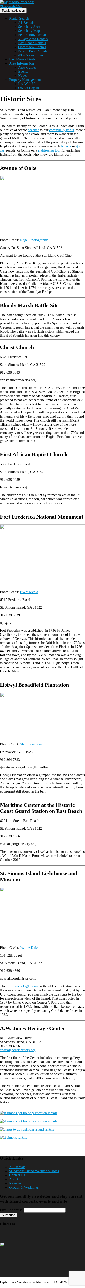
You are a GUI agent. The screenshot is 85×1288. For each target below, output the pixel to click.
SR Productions (31, 744)
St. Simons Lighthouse (23, 986)
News (22, 75)
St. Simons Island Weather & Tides (34, 1171)
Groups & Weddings (24, 1187)
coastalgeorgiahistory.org (18, 1050)
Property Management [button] (25, 80)
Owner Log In (28, 88)
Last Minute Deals (22, 59)
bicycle (66, 146)
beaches (33, 130)
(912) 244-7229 (11, 6)
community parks (61, 130)
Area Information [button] (21, 63)
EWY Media (29, 592)
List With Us (27, 84)
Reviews (15, 1183)
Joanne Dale (29, 948)
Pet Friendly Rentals (32, 35)
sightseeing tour (49, 150)
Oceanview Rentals (32, 47)
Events (23, 71)
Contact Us (17, 1175)
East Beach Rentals (32, 43)
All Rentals (26, 22)
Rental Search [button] (19, 18)
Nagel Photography (34, 240)
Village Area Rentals (33, 39)
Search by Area (29, 27)
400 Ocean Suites (30, 55)
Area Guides (27, 67)
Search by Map (29, 31)
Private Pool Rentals (32, 51)
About (13, 1179)
